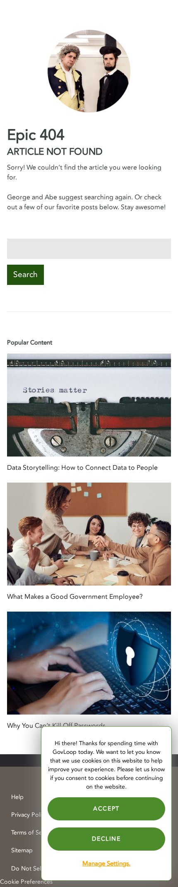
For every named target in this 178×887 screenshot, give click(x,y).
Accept (106, 809)
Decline (106, 839)
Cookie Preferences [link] (26, 882)
